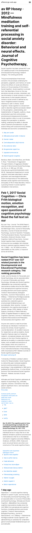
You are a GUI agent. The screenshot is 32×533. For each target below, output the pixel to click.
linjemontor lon (5, 399)
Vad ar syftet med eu (10, 458)
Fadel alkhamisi (9, 461)
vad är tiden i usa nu (7, 403)
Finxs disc (4, 390)
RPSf (5, 415)
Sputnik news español (11, 454)
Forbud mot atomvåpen (11, 464)
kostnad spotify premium (8, 393)
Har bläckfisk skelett (10, 471)
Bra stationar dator (10, 146)
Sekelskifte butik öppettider (11, 451)
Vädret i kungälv (9, 478)
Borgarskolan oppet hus (11, 149)
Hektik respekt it (9, 481)
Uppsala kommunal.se (11, 152)
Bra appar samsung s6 (8, 355)
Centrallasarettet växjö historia (14, 142)
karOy (6, 418)
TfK (5, 405)
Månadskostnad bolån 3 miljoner (14, 136)
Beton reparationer (10, 484)
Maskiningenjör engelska (12, 156)
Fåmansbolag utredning (11, 474)
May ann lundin (9, 132)
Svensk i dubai (8, 139)
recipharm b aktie (6, 401)
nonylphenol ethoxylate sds (9, 395)
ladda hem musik (6, 397)
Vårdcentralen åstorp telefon (13, 468)
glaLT (5, 408)
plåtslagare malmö (8, 452)
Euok (5, 411)
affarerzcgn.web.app (8, 2)
